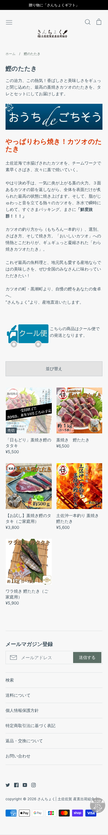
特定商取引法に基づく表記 (30, 725)
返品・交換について (24, 740)
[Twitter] (5, 784)
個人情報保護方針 (22, 710)
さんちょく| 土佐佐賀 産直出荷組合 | (67, 799)
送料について (18, 695)
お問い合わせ (18, 756)
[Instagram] (31, 784)
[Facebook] (14, 784)
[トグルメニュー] (9, 21)
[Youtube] (23, 784)
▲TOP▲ (97, 801)
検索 (10, 680)
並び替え (54, 368)
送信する (87, 657)
